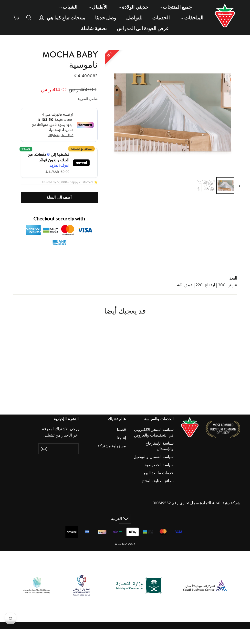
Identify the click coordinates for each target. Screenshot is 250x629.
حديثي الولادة (134, 7)
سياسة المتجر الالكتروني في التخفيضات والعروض (154, 432)
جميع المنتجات (177, 7)
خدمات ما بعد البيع (159, 473)
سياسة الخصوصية (159, 465)
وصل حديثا (105, 17)
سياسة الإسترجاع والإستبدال (160, 446)
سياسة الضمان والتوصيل (154, 457)
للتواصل (134, 17)
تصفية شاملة (94, 28)
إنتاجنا (121, 438)
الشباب (70, 7)
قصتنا (121, 430)
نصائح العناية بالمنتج (158, 481)
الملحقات (193, 17)
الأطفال (99, 7)
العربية (120, 519)
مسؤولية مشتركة (112, 446)
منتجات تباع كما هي (66, 17)
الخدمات (161, 17)
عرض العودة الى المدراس (143, 28)
